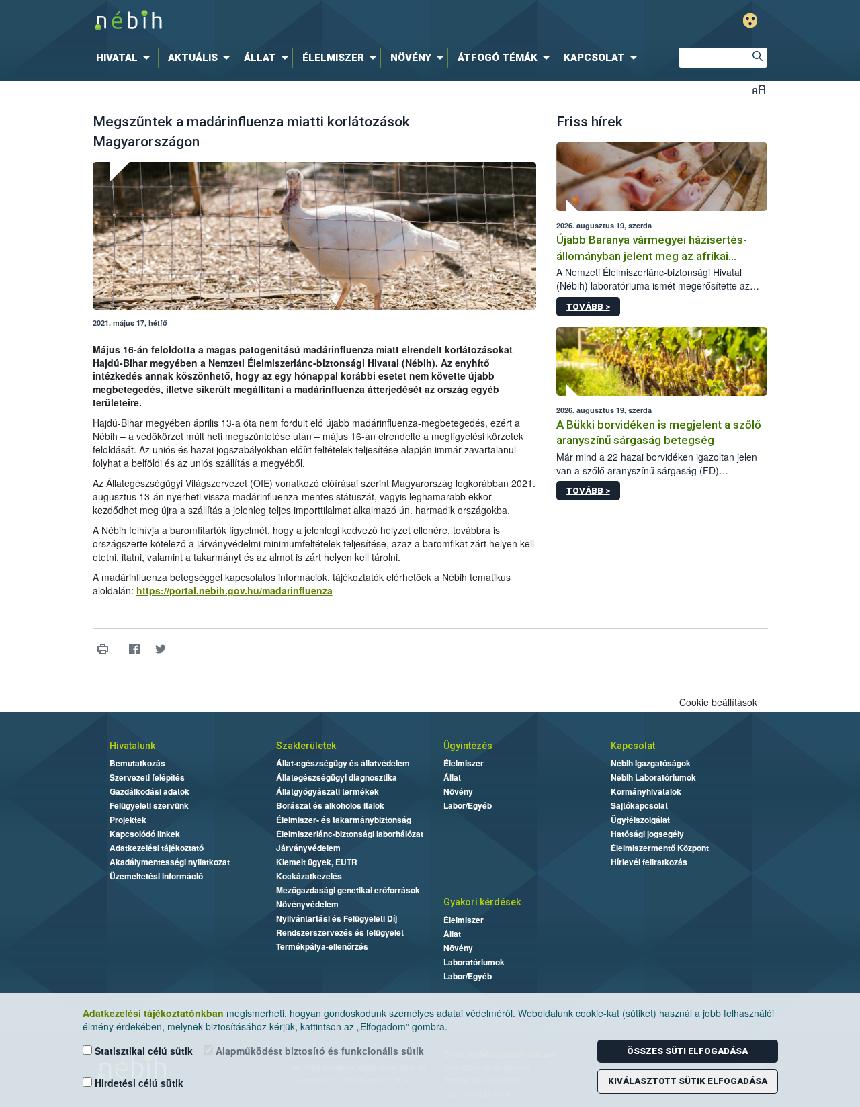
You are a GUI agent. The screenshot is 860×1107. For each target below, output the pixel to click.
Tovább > (588, 307)
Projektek (128, 819)
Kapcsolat (633, 745)
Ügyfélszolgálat (640, 819)
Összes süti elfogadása (687, 1051)
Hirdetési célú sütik (137, 1083)
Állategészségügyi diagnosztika (336, 777)
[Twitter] (160, 649)
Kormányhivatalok (646, 791)
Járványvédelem (308, 848)
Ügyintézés (467, 745)
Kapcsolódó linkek (145, 834)
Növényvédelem (307, 904)
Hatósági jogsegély (647, 834)
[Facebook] (134, 649)
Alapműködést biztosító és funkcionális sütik (318, 1050)
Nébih (287, 21)
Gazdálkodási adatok (149, 791)
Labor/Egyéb (467, 805)
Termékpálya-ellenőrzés (322, 946)
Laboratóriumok (474, 962)
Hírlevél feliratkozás (649, 862)
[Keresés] (757, 58)
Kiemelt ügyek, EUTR (316, 862)
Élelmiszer (463, 763)
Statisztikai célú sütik (142, 1050)
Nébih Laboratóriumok (653, 777)
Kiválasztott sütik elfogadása (687, 1081)
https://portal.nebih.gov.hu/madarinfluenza (234, 590)
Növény (458, 791)
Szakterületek (306, 745)
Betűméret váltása (758, 89)
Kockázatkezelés (309, 876)
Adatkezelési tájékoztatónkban (153, 1013)
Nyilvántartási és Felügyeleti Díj (336, 918)
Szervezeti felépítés (147, 777)
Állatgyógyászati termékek (327, 791)
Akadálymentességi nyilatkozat (170, 862)
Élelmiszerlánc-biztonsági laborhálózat (349, 834)
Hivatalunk (132, 745)
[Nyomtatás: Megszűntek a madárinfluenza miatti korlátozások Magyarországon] (103, 649)
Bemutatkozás (137, 763)
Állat (452, 777)
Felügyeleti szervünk (149, 805)
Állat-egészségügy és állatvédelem (343, 763)
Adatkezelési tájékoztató (157, 848)
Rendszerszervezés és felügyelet (340, 932)
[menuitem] (126, 58)
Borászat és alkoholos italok (330, 805)
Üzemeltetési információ (156, 876)
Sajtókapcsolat (639, 805)
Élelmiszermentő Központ (660, 848)
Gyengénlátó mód (750, 20)
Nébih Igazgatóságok (651, 763)
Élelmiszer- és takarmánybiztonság (343, 819)
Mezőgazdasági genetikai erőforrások (348, 890)
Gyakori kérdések (482, 902)
